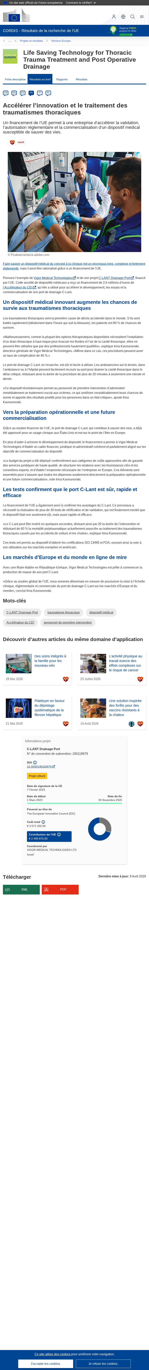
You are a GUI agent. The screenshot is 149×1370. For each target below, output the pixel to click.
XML (24, 889)
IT (40, 92)
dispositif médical (101, 612)
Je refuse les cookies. (103, 1363)
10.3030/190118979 (39, 766)
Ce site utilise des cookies (53, 1354)
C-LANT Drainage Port (115, 278)
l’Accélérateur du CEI (18, 287)
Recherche (132, 16)
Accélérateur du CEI (20, 622)
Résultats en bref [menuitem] (39, 79)
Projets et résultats (31, 40)
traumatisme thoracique (64, 612)
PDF (63, 889)
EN (14, 92)
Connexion (114, 16)
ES (22, 92)
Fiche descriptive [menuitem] (15, 79)
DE (5, 92)
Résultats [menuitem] (81, 79)
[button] (123, 16)
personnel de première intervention (68, 622)
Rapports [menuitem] (62, 79)
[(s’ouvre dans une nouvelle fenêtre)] (16, 15)
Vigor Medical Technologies (54, 278)
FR (31, 92)
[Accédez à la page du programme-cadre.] (10, 56)
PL (48, 92)
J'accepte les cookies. (46, 1363)
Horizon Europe (61, 40)
